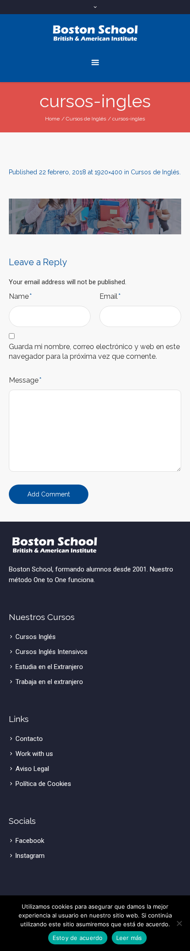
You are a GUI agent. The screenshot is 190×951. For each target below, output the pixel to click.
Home (52, 119)
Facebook (29, 841)
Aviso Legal (32, 769)
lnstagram (30, 856)
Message (25, 380)
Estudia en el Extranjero (49, 667)
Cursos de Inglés (86, 119)
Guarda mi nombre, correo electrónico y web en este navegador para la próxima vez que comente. (94, 351)
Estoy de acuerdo (78, 937)
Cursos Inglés (35, 637)
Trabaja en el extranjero (49, 682)
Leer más (129, 937)
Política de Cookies (43, 784)
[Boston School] (95, 33)
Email (110, 296)
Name (20, 296)
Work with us (34, 754)
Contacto (29, 739)
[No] (179, 923)
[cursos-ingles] (95, 216)
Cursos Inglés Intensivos (51, 652)
